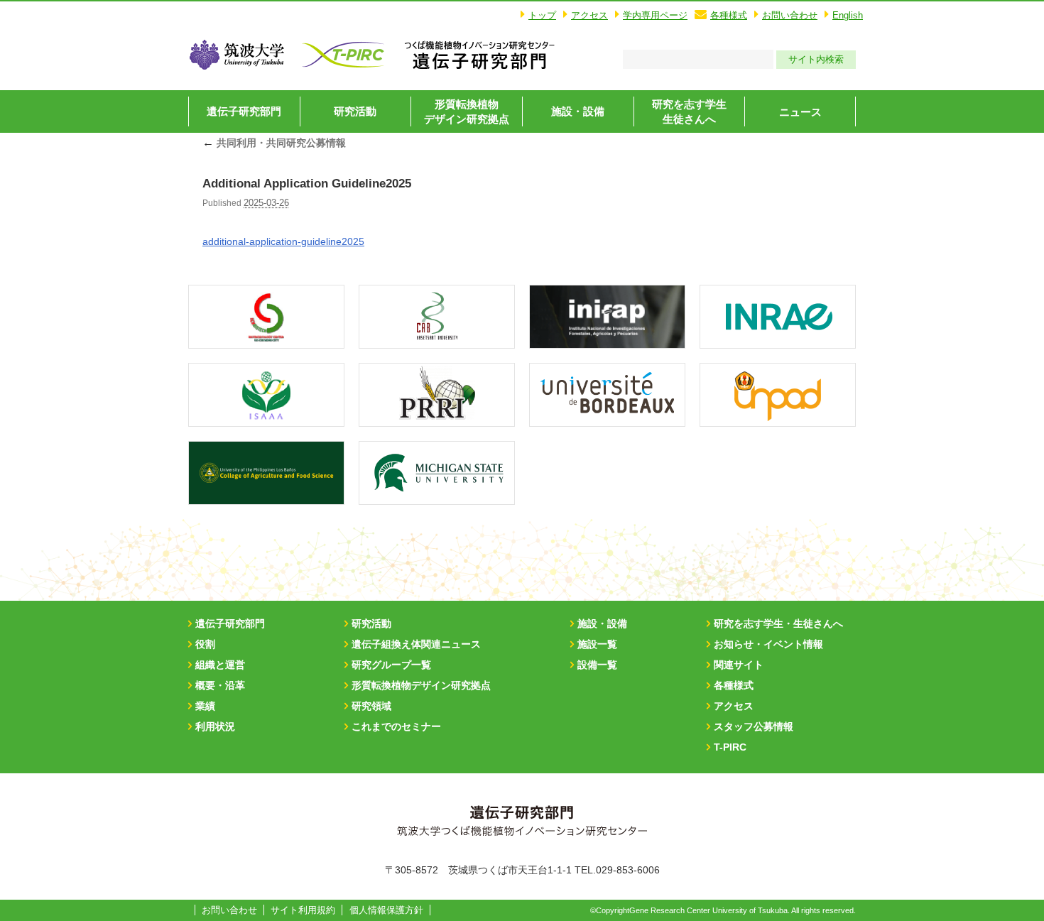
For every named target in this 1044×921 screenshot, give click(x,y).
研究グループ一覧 (391, 664)
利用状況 (215, 726)
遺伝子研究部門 (244, 111)
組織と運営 (220, 664)
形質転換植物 (466, 111)
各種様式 (728, 15)
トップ (542, 15)
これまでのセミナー (396, 726)
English (847, 15)
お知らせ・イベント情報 (768, 644)
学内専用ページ (655, 15)
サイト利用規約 (303, 910)
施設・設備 (577, 111)
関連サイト (738, 664)
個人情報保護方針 (386, 910)
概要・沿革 (220, 685)
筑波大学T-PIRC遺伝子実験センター (479, 54)
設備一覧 (597, 664)
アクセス (589, 15)
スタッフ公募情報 (753, 726)
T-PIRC (730, 747)
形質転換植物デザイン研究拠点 (421, 685)
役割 (205, 644)
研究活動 (355, 111)
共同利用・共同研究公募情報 (274, 142)
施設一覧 (597, 644)
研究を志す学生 (689, 111)
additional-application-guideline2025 (283, 241)
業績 (205, 706)
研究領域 (371, 706)
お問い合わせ (789, 15)
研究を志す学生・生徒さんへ (778, 623)
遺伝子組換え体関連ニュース (416, 644)
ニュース (800, 112)
